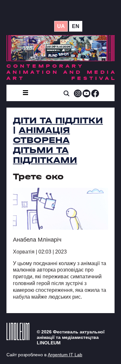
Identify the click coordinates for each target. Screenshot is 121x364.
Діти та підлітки (58, 120)
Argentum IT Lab (65, 354)
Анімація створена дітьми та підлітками (45, 145)
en (75, 26)
